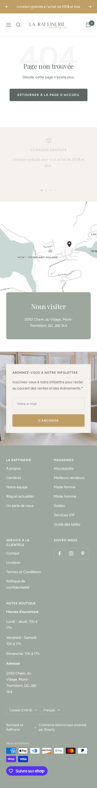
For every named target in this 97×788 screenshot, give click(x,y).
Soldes (59, 506)
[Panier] (88, 24)
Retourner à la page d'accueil (48, 95)
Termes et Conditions (23, 572)
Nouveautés (64, 468)
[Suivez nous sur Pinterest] (83, 553)
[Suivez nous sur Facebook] (59, 553)
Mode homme (65, 496)
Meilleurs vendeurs (69, 478)
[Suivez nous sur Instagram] (71, 553)
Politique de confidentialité (17, 584)
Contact (12, 553)
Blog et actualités (20, 496)
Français (49, 710)
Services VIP (64, 515)
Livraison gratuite (26, 159)
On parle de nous (20, 506)
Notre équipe (17, 487)
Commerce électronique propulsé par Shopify (62, 727)
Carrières (13, 478)
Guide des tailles (67, 524)
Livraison (13, 562)
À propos (13, 468)
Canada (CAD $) (21, 710)
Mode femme (65, 487)
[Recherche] (18, 24)
